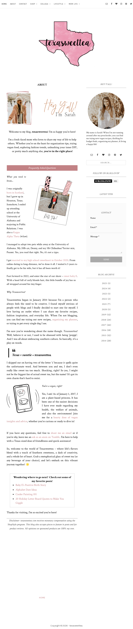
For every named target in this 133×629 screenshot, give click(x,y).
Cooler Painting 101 (26, 494)
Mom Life (73, 4)
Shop (32, 4)
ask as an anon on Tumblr (46, 437)
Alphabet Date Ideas (26, 490)
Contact (23, 4)
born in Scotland (15, 192)
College (44, 4)
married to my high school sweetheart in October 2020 (40, 260)
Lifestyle (58, 4)
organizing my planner (64, 319)
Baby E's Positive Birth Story (31, 485)
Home (4, 4)
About (13, 4)
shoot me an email (61, 433)
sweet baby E (70, 276)
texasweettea (75, 625)
